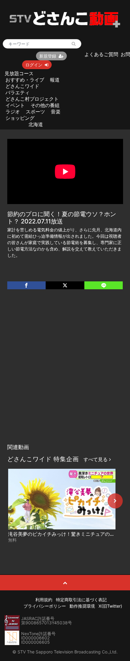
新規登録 (47, 56)
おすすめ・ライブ (24, 80)
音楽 (55, 112)
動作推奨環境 (82, 606)
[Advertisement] (65, 372)
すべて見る (96, 459)
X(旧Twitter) (110, 606)
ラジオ (12, 112)
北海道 (35, 124)
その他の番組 (45, 105)
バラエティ (17, 92)
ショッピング (19, 118)
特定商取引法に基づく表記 (81, 599)
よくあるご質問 (101, 54)
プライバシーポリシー (45, 606)
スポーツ (35, 112)
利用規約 (43, 599)
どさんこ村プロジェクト (32, 99)
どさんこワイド (22, 86)
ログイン (33, 64)
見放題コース (19, 73)
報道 (55, 80)
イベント (15, 105)
